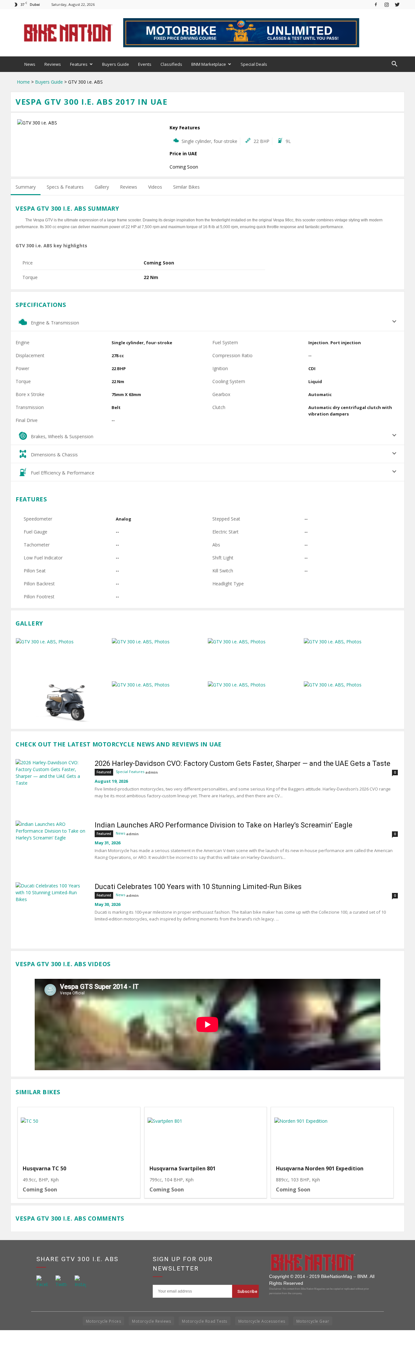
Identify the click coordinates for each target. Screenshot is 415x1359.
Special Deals (254, 64)
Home (23, 82)
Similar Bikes (186, 187)
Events (144, 64)
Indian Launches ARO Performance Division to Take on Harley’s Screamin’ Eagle (223, 825)
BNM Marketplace (208, 64)
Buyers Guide (115, 64)
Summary (26, 187)
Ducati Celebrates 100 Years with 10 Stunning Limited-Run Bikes (198, 887)
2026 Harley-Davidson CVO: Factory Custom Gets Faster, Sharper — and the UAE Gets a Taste (242, 763)
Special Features (130, 771)
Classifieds (171, 64)
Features (79, 64)
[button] (394, 64)
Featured (104, 772)
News (29, 64)
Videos (155, 187)
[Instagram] (386, 4)
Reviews (52, 64)
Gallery (102, 187)
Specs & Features (65, 187)
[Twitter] (397, 4)
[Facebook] (376, 4)
